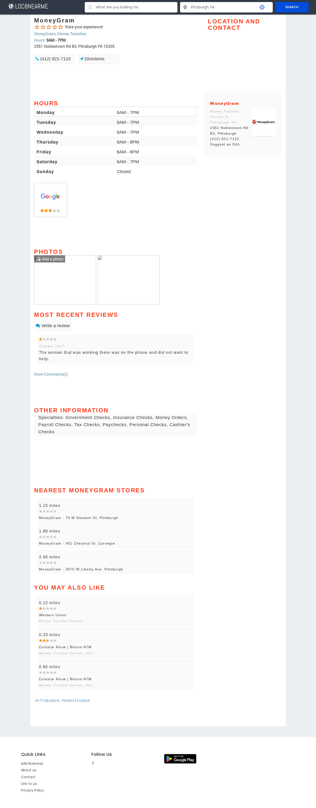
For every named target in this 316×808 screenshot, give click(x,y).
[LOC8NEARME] (27, 5)
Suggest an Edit (225, 144)
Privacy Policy (32, 790)
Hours (39, 40)
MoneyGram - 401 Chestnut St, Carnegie (77, 543)
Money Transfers (71, 33)
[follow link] (94, 764)
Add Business (32, 763)
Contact (28, 777)
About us (28, 770)
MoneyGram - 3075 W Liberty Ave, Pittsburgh (81, 569)
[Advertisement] (115, 81)
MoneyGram (45, 33)
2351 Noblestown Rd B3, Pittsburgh (229, 130)
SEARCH (291, 7)
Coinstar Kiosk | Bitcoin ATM (65, 647)
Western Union (52, 615)
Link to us (29, 783)
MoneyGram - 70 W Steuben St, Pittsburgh (78, 518)
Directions (93, 58)
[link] (50, 200)
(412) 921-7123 (55, 58)
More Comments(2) (51, 374)
